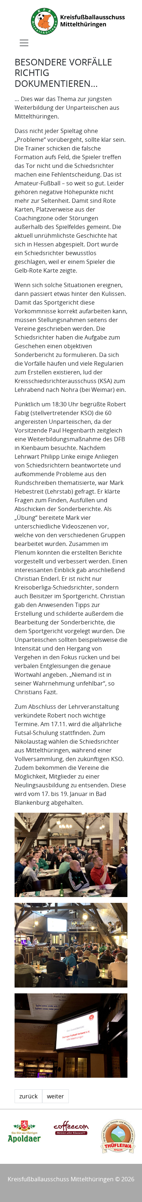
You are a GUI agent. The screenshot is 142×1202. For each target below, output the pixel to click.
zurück (28, 1096)
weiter (55, 1096)
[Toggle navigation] (24, 43)
